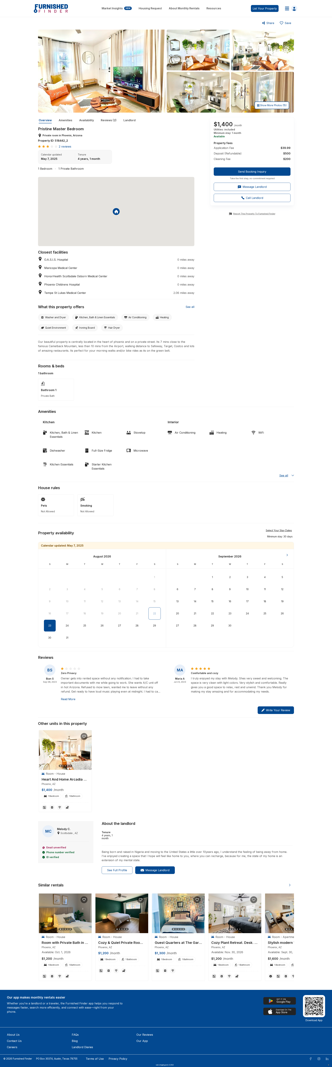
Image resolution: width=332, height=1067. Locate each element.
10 (67, 601)
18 (85, 613)
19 (102, 613)
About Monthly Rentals (184, 8)
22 (154, 613)
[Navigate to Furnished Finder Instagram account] (318, 1058)
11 (85, 601)
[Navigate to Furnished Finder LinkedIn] (327, 1058)
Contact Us (14, 1041)
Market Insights (116, 8)
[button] (280, 536)
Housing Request (150, 8)
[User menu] (290, 8)
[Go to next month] (287, 555)
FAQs (75, 1034)
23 (49, 625)
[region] (65, 750)
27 (119, 625)
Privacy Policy (118, 1058)
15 (154, 601)
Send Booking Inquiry (252, 171)
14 (137, 601)
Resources (213, 8)
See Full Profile (117, 870)
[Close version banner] (328, 1065)
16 (50, 613)
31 (67, 637)
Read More (68, 699)
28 (137, 625)
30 (49, 637)
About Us (13, 1034)
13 (119, 601)
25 (84, 625)
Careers (12, 1047)
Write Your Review (278, 710)
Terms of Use (95, 1058)
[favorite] (84, 736)
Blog (75, 1041)
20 (119, 613)
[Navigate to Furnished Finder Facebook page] (310, 1058)
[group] (252, 173)
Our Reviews (144, 1034)
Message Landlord (157, 870)
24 (67, 625)
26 (102, 625)
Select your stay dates (279, 530)
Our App (142, 1041)
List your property (265, 8)
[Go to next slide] (290, 885)
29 (154, 625)
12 (102, 601)
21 (137, 613)
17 (67, 613)
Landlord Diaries (82, 1047)
